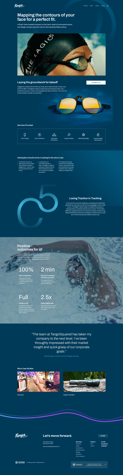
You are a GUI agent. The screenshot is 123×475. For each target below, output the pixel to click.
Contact (103, 5)
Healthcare (78, 454)
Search (107, 6)
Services (86, 5)
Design (77, 446)
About (91, 443)
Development (79, 448)
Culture (91, 5)
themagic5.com (96, 82)
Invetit (103, 442)
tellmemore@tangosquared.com (51, 446)
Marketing (78, 443)
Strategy (78, 452)
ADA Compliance (80, 456)
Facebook (104, 444)
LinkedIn (104, 446)
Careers (97, 5)
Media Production (80, 450)
